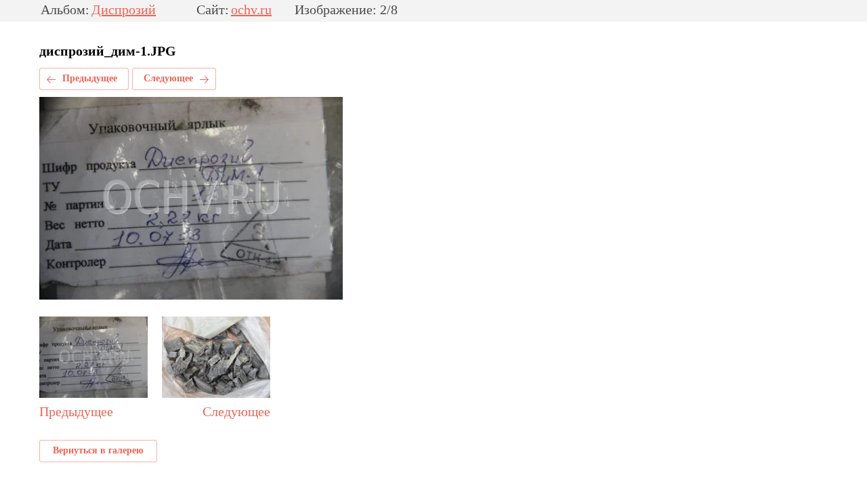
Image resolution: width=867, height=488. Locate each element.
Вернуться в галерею (98, 450)
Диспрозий (123, 10)
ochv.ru (251, 10)
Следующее (168, 78)
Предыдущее (89, 78)
